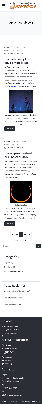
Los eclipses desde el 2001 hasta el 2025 (18, 155)
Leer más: (10, 128)
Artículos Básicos (20, 47)
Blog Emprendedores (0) (13, 271)
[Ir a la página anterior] (17, 234)
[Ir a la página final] (29, 234)
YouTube (8, 360)
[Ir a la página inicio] (12, 234)
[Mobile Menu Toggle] (3, 5)
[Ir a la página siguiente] (25, 234)
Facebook (8, 357)
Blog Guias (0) (9, 267)
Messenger (9, 364)
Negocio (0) (8, 262)
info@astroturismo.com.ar (12, 395)
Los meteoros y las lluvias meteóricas (16, 61)
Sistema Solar (16, 86)
